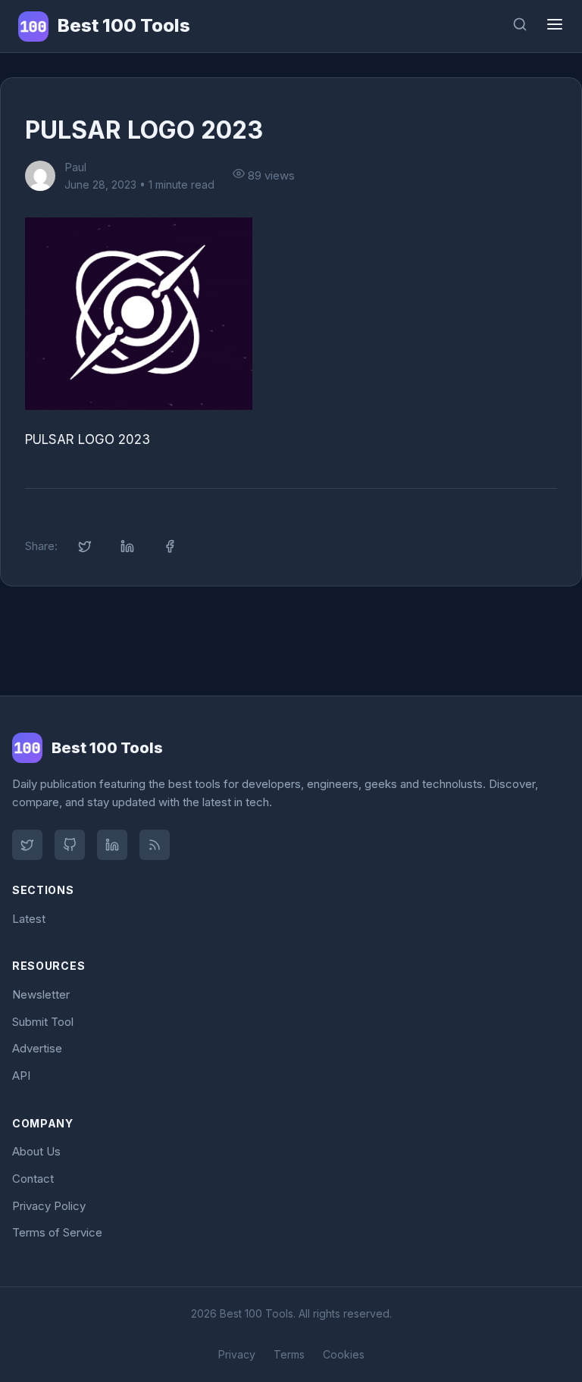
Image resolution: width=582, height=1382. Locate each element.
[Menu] (555, 26)
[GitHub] (70, 845)
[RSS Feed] (154, 845)
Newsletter (41, 994)
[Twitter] (27, 845)
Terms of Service (57, 1232)
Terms (289, 1354)
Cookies (344, 1354)
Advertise (37, 1048)
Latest (28, 918)
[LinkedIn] (112, 845)
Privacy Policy (49, 1206)
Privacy (236, 1354)
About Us (36, 1151)
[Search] (520, 26)
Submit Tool (43, 1022)
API (21, 1075)
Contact (33, 1178)
